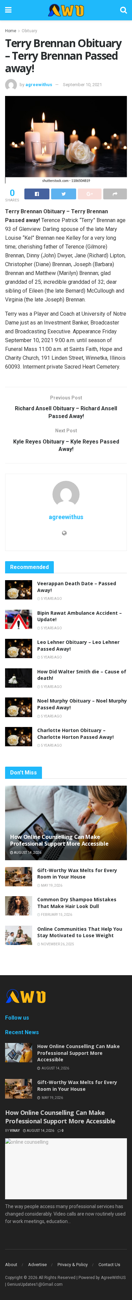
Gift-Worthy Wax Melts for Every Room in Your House (77, 873)
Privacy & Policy (73, 1264)
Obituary (29, 30)
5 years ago (51, 598)
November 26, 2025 (57, 944)
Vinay (15, 1130)
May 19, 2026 (51, 885)
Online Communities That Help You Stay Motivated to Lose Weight (79, 932)
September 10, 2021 (82, 84)
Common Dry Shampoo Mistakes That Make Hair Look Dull (76, 902)
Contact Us (109, 1264)
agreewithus (38, 84)
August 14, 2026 (27, 852)
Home (10, 30)
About (11, 1264)
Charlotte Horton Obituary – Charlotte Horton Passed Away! (75, 733)
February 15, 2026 (56, 915)
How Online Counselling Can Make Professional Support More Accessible (59, 840)
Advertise (37, 1264)
